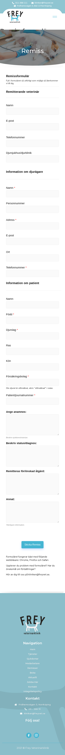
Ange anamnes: (16, 411)
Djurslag (12, 329)
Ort (8, 252)
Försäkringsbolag (17, 376)
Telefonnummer (15, 137)
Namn (9, 105)
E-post (10, 120)
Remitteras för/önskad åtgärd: (25, 471)
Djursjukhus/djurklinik (19, 152)
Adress (11, 219)
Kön (8, 360)
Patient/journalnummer (20, 395)
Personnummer (15, 203)
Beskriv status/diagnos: (21, 443)
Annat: (10, 499)
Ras (8, 345)
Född (10, 314)
